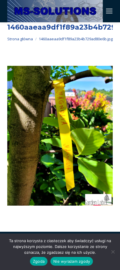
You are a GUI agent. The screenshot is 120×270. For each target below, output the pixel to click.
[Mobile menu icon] (109, 11)
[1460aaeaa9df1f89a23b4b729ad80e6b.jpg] (60, 136)
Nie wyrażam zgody (71, 261)
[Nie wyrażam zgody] (113, 252)
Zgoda (39, 261)
